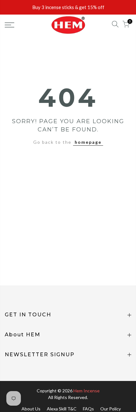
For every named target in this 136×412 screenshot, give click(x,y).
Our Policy (110, 408)
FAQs (88, 408)
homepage (88, 142)
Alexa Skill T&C (62, 408)
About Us (31, 408)
